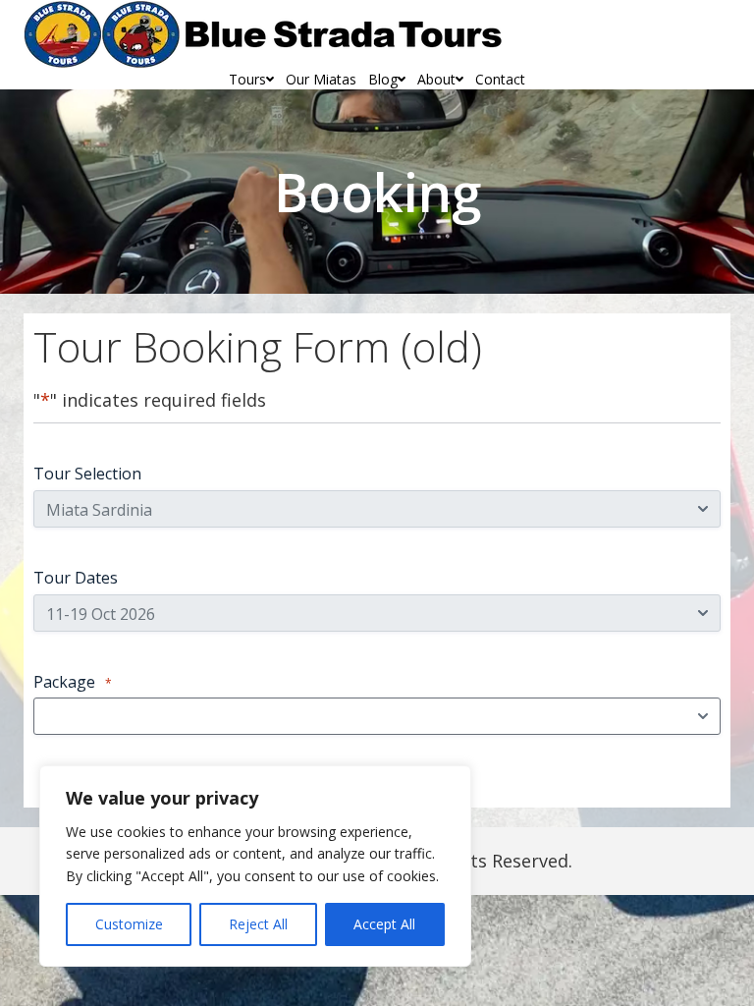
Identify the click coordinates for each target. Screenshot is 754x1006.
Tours (247, 79)
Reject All (258, 924)
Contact (500, 79)
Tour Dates (75, 577)
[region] (255, 866)
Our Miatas (321, 79)
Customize (129, 924)
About (436, 79)
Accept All (384, 924)
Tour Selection (87, 473)
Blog (383, 79)
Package (72, 682)
